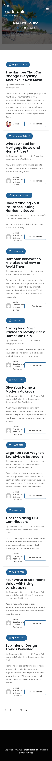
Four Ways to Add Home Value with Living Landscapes (25, 584)
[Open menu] (47, 9)
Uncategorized (12, 87)
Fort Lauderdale (31, 749)
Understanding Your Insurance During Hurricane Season (22, 207)
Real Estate (26, 159)
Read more (37, 124)
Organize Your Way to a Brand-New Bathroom (25, 455)
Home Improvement (31, 399)
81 (21, 710)
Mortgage (16, 159)
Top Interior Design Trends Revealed (21, 647)
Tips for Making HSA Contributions (22, 520)
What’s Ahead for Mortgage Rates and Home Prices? (23, 148)
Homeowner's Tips (26, 274)
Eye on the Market (23, 595)
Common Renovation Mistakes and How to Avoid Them (23, 263)
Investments (28, 529)
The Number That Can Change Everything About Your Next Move (24, 76)
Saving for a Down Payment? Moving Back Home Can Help (25, 332)
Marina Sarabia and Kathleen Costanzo (18, 181)
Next (26, 710)
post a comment (16, 84)
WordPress (27, 752)
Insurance (14, 218)
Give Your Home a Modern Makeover (21, 389)
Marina (16, 124)
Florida (15, 274)
